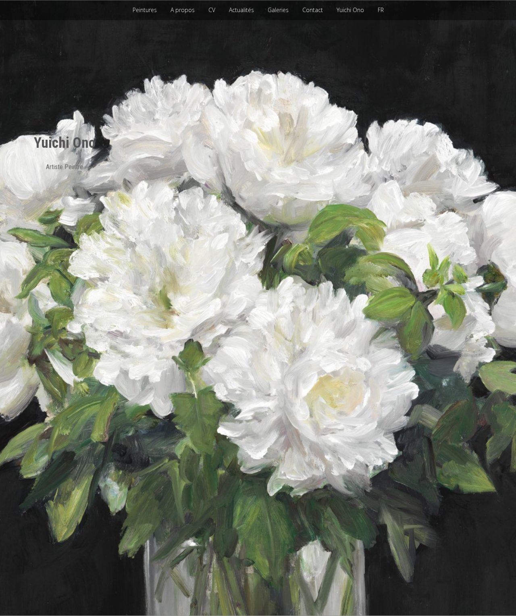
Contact (312, 10)
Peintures (145, 10)
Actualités (241, 10)
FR (381, 10)
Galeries (278, 10)
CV (211, 10)
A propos (183, 10)
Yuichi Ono (350, 10)
